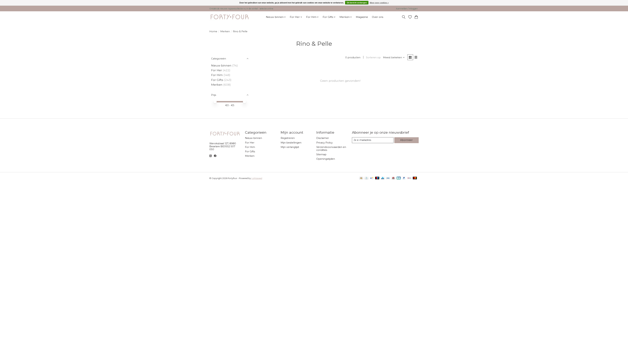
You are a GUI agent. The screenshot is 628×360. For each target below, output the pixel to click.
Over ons (377, 17)
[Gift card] (393, 178)
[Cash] (361, 178)
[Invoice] (366, 178)
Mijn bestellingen (291, 142)
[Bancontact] (372, 178)
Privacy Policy (324, 142)
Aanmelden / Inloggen (407, 8)
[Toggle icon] (403, 17)
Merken (225, 31)
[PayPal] (404, 178)
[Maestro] (377, 178)
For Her (217, 70)
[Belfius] (409, 178)
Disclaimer (322, 138)
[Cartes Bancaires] (399, 178)
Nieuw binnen (221, 65)
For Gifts (217, 80)
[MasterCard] (415, 178)
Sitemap (321, 154)
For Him (217, 75)
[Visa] (388, 178)
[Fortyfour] (229, 16)
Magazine (362, 17)
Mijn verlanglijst (290, 147)
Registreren (288, 138)
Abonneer (406, 140)
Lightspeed (256, 178)
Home (213, 31)
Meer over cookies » (379, 3)
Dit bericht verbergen (357, 3)
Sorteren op (373, 57)
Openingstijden (325, 158)
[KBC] (383, 178)
